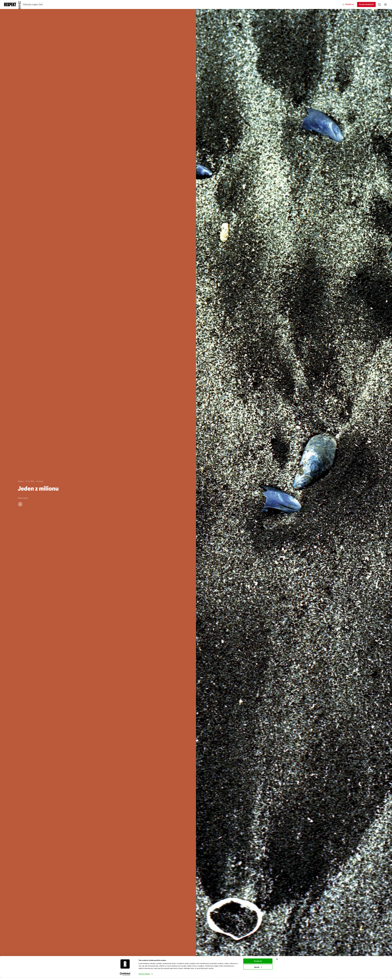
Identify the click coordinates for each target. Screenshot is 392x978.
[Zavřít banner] (277, 959)
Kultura (20, 481)
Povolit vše (258, 961)
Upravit (256, 967)
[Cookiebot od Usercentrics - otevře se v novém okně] (125, 974)
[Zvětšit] (294, 493)
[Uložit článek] (20, 504)
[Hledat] (379, 4)
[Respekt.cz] (10, 4)
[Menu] (385, 4)
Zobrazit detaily (144, 974)
